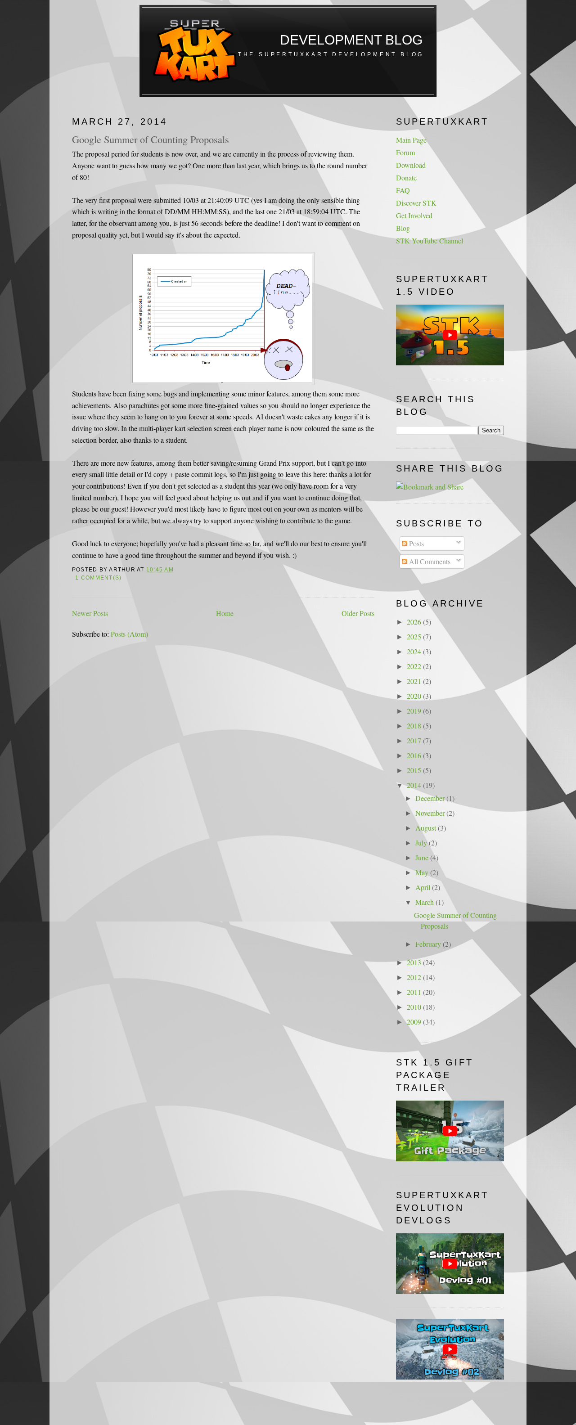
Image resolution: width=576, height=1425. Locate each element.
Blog (403, 228)
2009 (415, 1021)
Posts (415, 543)
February (429, 944)
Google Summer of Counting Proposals (150, 139)
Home (225, 613)
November (430, 813)
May (422, 872)
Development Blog (351, 39)
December (430, 798)
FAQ (403, 190)
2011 (415, 992)
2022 (415, 666)
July (422, 842)
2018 (415, 725)
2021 (415, 681)
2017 (415, 740)
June (422, 857)
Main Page (411, 139)
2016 (415, 755)
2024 (415, 651)
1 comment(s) (98, 578)
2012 (415, 977)
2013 (415, 962)
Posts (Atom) (129, 633)
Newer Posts (90, 613)
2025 (415, 636)
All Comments (428, 561)
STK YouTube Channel (429, 240)
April (423, 887)
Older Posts (358, 613)
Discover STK (416, 202)
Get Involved (414, 215)
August (426, 827)
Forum (405, 152)
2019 (415, 710)
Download (411, 165)
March (425, 902)
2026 (415, 621)
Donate (406, 177)
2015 (415, 770)
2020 (415, 696)
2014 (415, 785)
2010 (415, 1006)
